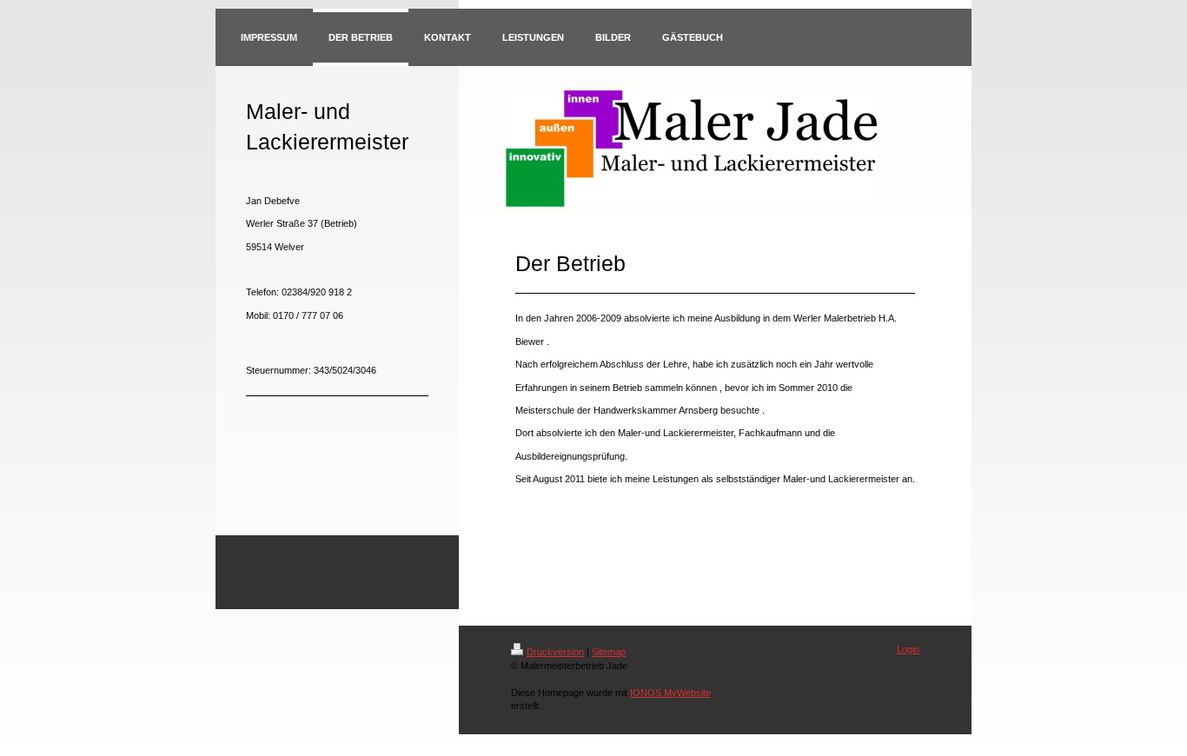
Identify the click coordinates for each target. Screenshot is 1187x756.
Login (908, 649)
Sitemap (609, 652)
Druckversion (555, 652)
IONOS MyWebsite (670, 692)
